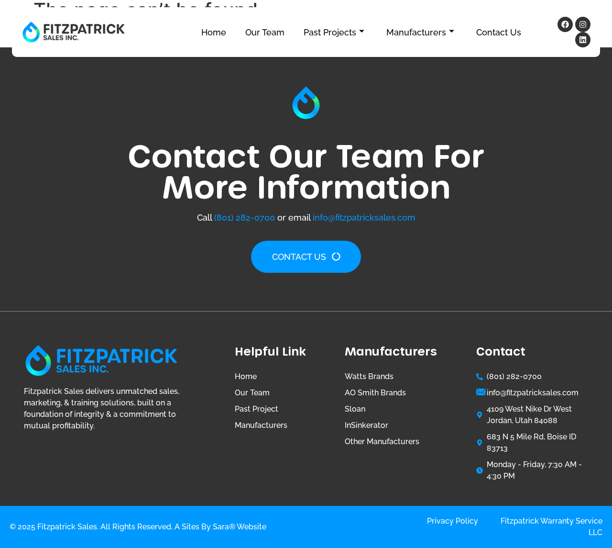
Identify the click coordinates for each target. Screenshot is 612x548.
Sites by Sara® (208, 526)
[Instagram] (582, 24)
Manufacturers (416, 32)
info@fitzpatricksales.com (364, 217)
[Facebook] (565, 24)
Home (213, 32)
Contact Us (498, 32)
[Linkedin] (582, 39)
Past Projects (330, 32)
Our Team (264, 32)
